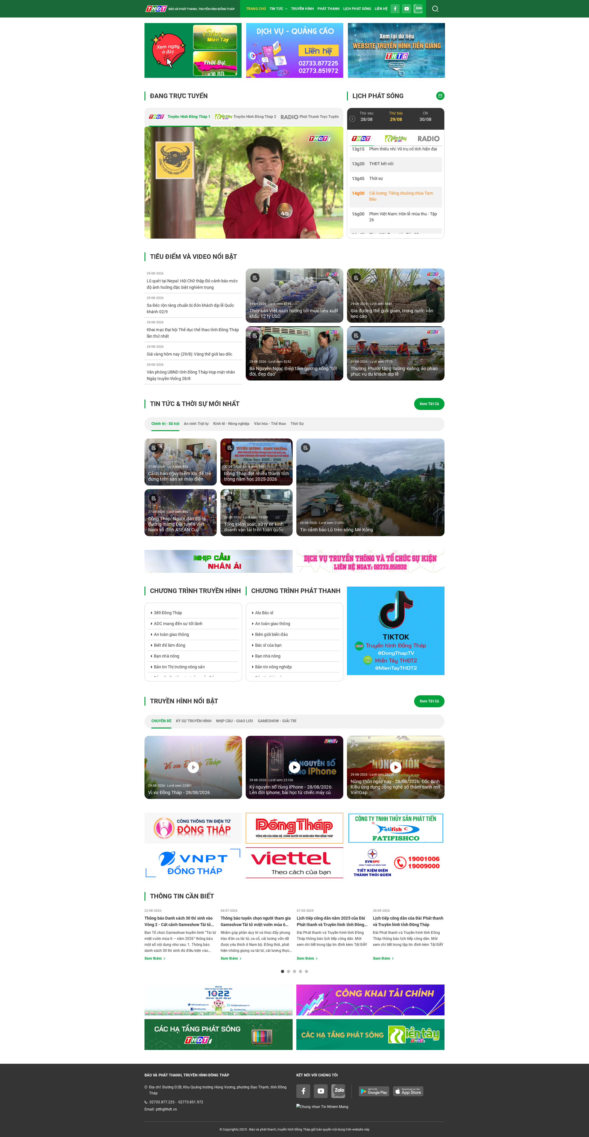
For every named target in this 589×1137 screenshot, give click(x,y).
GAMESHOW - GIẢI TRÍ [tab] (277, 721)
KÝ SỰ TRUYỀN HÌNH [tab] (193, 721)
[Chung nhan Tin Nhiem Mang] (370, 1107)
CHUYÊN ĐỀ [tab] (161, 721)
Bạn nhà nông (166, 656)
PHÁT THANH (329, 9)
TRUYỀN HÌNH (302, 9)
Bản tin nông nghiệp (273, 666)
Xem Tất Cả (429, 404)
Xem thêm (153, 958)
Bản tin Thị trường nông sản (179, 666)
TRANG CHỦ (256, 9)
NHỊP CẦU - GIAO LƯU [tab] (234, 721)
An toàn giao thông (171, 634)
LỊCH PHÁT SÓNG (357, 9)
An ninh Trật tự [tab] (196, 423)
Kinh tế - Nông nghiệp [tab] (231, 423)
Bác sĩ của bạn (268, 645)
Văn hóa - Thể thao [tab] (270, 423)
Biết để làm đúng (169, 645)
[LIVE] (243, 183)
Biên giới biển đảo (271, 634)
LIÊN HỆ (381, 9)
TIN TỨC (276, 9)
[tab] (179, 117)
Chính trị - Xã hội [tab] (165, 423)
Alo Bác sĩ (264, 612)
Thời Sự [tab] (297, 423)
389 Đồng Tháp (168, 612)
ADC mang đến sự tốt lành (178, 623)
